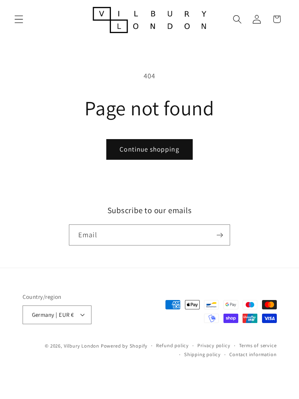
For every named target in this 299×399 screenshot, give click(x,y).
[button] (19, 19)
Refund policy (172, 345)
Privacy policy (213, 345)
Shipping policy (202, 354)
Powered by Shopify (124, 346)
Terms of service (258, 345)
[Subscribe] (220, 234)
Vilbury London (81, 346)
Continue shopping (149, 149)
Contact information (252, 354)
